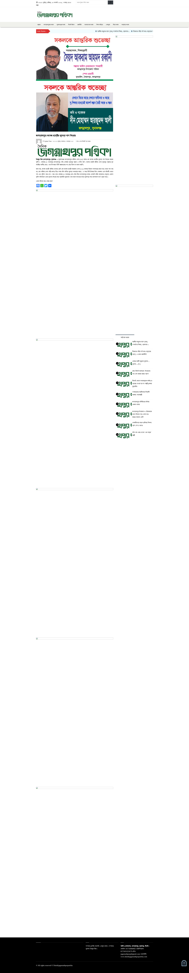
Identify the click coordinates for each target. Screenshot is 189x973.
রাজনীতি (79, 24)
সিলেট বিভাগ (71, 24)
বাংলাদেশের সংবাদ (89, 24)
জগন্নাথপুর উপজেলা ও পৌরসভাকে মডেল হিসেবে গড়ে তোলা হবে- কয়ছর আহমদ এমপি (142, 414)
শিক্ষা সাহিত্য (99, 24)
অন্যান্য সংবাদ (125, 24)
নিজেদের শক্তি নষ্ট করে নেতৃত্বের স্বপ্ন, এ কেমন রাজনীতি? (135, 31)
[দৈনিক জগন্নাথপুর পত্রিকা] (54, 14)
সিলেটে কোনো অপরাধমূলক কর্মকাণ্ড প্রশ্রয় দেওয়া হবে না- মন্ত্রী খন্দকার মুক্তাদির (142, 383)
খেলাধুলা (108, 24)
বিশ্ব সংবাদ (116, 24)
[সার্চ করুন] (110, 2)
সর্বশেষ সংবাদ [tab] (125, 337)
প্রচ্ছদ (39, 24)
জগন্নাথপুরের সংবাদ (49, 24)
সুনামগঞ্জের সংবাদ (61, 24)
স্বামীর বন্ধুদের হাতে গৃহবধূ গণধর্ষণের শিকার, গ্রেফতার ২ (99, 31)
